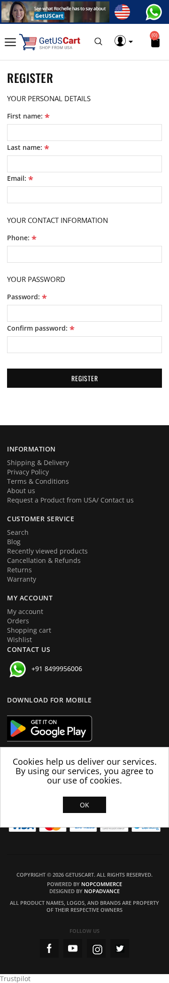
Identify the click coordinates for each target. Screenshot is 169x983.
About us (21, 490)
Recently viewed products (47, 551)
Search (18, 532)
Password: (23, 297)
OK (84, 804)
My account (25, 611)
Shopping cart (29, 630)
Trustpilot (15, 978)
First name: (25, 116)
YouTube (72, 948)
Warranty (21, 579)
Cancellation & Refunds (44, 560)
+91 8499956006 (56, 668)
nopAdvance (102, 890)
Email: (16, 178)
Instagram (96, 948)
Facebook (49, 948)
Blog (14, 541)
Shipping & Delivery (38, 462)
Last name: (24, 147)
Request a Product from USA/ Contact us (70, 499)
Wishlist (19, 639)
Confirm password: (37, 328)
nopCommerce (101, 883)
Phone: (18, 238)
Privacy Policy (28, 471)
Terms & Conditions (38, 481)
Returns (19, 569)
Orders (18, 620)
